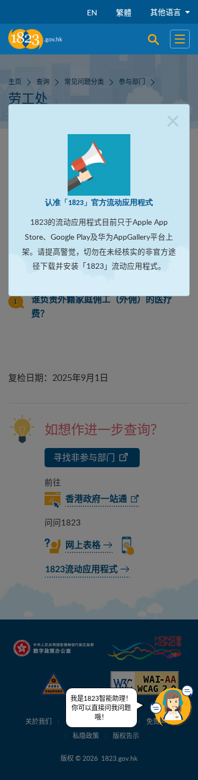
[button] (172, 706)
